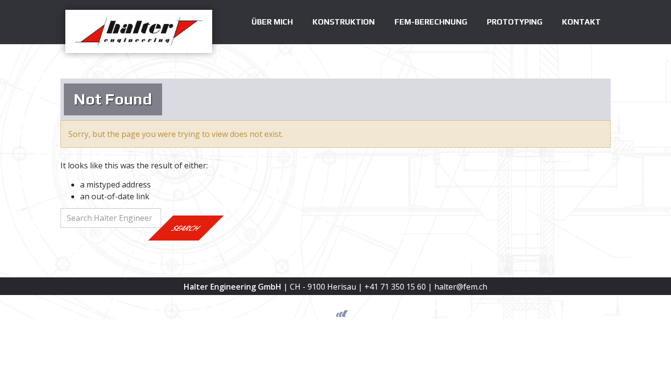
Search (186, 228)
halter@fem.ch (460, 286)
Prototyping (514, 22)
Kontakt (581, 22)
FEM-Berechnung (430, 22)
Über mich (272, 22)
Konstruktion (343, 22)
